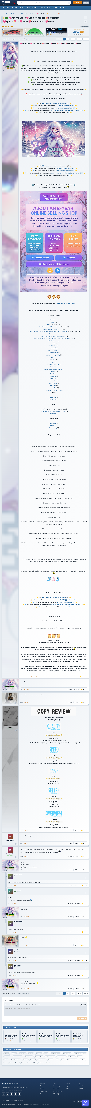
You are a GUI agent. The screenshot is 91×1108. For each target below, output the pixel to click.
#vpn (47, 1062)
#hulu (62, 1059)
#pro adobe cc (14, 1062)
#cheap (6, 1059)
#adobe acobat (67, 1053)
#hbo (57, 1059)
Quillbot (52, 425)
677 (73, 39)
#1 (21, 676)
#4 (21, 830)
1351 (79, 39)
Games (42, 1088)
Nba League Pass (52, 348)
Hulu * (49, 324)
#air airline (39, 1056)
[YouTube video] (35, 1004)
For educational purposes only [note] (39, 1104)
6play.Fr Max (53, 388)
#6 (21, 856)
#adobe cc (7, 1056)
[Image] (29, 1004)
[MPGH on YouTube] (11, 1094)
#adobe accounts (55, 1053)
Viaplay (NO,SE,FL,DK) (53, 355)
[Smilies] (39, 1004)
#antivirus (71, 1056)
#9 (8, 903)
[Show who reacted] (86, 676)
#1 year (7, 1053)
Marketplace (43, 1091)
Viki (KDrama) (53, 383)
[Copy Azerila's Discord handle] (4, 70)
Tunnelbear (53, 399)
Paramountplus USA (53, 364)
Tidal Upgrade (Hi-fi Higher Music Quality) (53, 411)
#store (35, 1062)
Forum (8, 13)
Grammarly (52, 423)
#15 (9, 975)
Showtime (53, 376)
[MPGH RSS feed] (19, 1094)
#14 (21, 988)
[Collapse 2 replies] (5, 889)
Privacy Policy (56, 1086)
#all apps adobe (50, 1056)
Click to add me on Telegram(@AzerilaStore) (66, 110)
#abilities (22, 1053)
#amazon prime (61, 1056)
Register (77, 2)
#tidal (41, 1062)
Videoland (53, 371)
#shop (22, 1062)
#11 (9, 932)
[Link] (26, 1004)
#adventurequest (17, 1056)
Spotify (43, 409)
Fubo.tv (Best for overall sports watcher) (53, 336)
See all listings (84, 26)
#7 (21, 869)
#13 (9, 960)
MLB (53, 362)
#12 (21, 945)
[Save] (85, 17)
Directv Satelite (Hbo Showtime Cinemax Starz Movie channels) (48, 331)
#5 (21, 843)
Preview (83, 1004)
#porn (6, 1062)
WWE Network (52, 341)
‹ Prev (59, 39)
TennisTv (53, 360)
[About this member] (16, 70)
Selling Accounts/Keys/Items (28, 13)
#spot (28, 1062)
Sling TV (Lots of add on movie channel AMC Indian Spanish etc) (53, 338)
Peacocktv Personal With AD (54, 390)
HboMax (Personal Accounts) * (48, 327)
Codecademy (53, 428)
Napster (53, 414)
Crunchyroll (53, 334)
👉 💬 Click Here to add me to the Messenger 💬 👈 (54, 103)
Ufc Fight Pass (52, 350)
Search (42, 1094)
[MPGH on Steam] (15, 1094)
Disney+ (52, 320)
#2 (21, 689)
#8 (8, 885)
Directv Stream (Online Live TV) (53, 329)
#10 (21, 916)
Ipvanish (53, 397)
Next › (86, 39)
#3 (21, 702)
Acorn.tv (53, 381)
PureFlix (52, 374)
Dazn (52, 357)
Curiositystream (53, 353)
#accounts (39, 1053)
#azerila (79, 1056)
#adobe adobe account (80, 1053)
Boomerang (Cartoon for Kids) (52, 369)
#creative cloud (15, 1059)
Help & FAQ (56, 1094)
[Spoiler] (32, 1004)
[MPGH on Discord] (3, 1094)
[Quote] (17, 1004)
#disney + (33, 1059)
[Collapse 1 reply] (5, 927)
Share (76, 676)
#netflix (82, 1059)
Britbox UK (52, 378)
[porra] (13, 2)
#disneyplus (42, 1059)
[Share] (85, 21)
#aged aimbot (28, 1056)
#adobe (46, 1053)
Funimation (52, 345)
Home (3, 13)
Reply (69, 676)
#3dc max (14, 1053)
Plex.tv (53, 343)
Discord (81, 1086)
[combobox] (44, 3)
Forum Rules (56, 1088)
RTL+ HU (53, 385)
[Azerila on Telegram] (6, 70)
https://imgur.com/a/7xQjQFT (66, 303)
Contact (81, 1088)
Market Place (15, 13)
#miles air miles (72, 1059)
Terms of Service (57, 1091)
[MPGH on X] (7, 1094)
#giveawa (50, 1059)
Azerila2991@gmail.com (65, 105)
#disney (25, 1059)
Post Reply (82, 1018)
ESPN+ (53, 322)
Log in (86, 2)
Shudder (53, 367)
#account (30, 1053)
